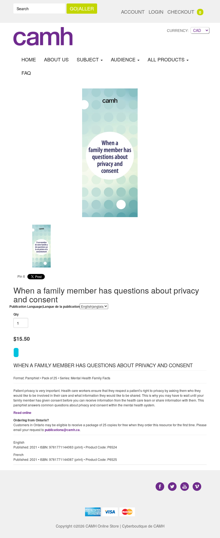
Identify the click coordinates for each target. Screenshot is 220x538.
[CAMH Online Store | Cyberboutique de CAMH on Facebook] (160, 486)
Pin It (21, 276)
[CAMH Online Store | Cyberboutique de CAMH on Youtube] (185, 486)
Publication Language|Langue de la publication (44, 306)
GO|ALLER (82, 8)
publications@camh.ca (62, 429)
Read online (22, 412)
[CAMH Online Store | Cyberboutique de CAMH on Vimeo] (197, 486)
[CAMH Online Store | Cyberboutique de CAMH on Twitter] (173, 486)
